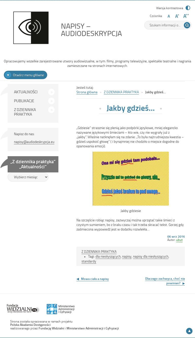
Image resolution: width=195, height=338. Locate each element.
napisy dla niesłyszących (150, 256)
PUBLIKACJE (24, 100)
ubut (179, 239)
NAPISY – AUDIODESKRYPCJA (103, 29)
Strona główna (87, 92)
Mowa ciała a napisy (95, 278)
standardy (89, 261)
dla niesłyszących (108, 256)
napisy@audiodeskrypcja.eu (34, 141)
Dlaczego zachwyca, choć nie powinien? (165, 280)
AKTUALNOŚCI (26, 92)
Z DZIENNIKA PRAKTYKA (25, 112)
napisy (127, 256)
